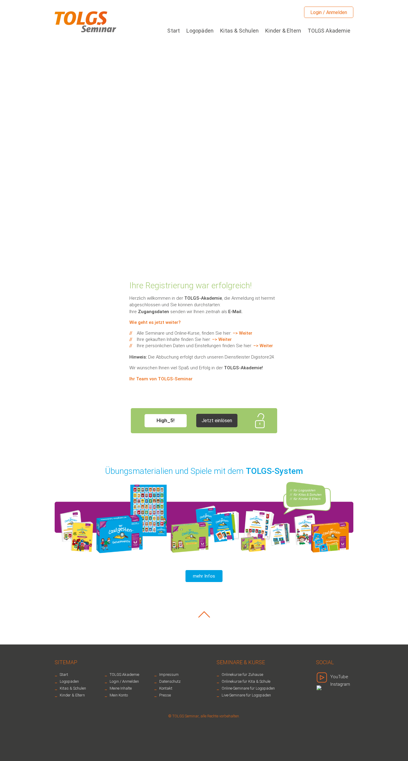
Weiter (245, 333)
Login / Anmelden (328, 12)
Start (173, 30)
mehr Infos (204, 576)
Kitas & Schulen (239, 30)
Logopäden (200, 30)
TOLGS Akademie (329, 30)
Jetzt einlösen (217, 420)
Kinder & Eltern (283, 30)
